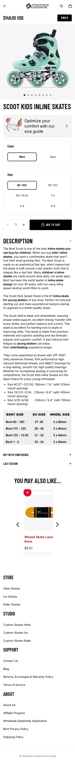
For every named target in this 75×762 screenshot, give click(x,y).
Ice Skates (10, 596)
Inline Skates (11, 588)
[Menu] (4, 6)
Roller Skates (11, 604)
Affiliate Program (14, 713)
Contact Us (10, 660)
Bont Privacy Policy (15, 729)
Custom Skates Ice (15, 632)
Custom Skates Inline (17, 624)
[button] (27, 492)
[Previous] (18, 524)
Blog (6, 669)
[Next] (57, 524)
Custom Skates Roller (17, 640)
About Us (9, 705)
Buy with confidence (16, 455)
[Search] (61, 6)
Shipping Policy (13, 736)
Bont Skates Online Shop (42, 756)
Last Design (10, 463)
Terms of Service (14, 684)
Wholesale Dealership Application (25, 721)
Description (18, 241)
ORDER (64, 18)
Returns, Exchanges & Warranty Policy (28, 676)
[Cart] (70, 6)
